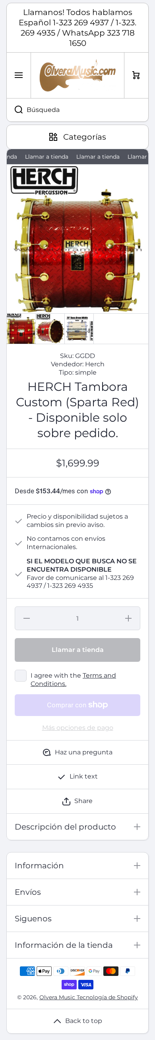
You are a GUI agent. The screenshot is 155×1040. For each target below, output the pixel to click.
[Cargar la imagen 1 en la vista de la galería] (21, 329)
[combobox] (77, 110)
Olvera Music (58, 997)
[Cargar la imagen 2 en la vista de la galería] (50, 329)
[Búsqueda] (14, 110)
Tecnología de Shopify (107, 997)
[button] (77, 801)
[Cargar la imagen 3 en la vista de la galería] (79, 329)
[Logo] (77, 75)
